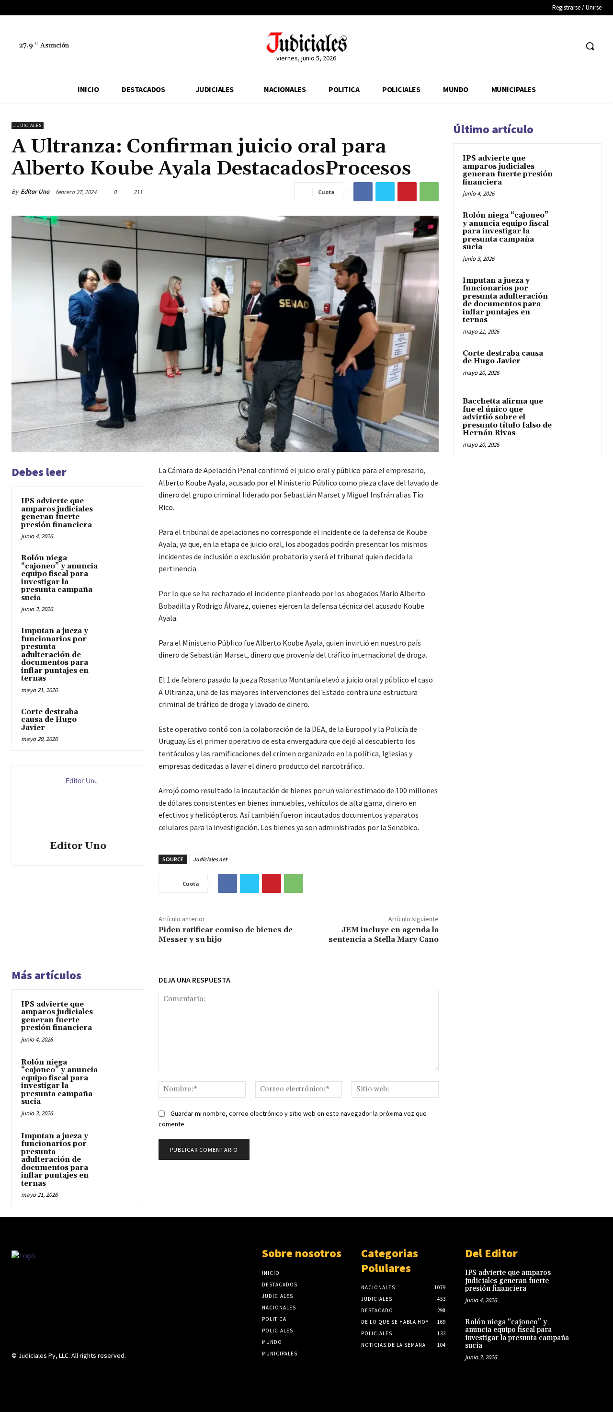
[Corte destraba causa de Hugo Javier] (120, 721)
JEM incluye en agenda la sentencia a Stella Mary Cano (384, 934)
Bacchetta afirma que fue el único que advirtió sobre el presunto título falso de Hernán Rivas (507, 417)
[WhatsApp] (429, 191)
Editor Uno (35, 191)
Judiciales (27, 125)
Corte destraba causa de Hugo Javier (49, 719)
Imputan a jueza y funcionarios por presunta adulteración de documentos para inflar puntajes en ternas (55, 654)
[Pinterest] (407, 191)
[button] (590, 46)
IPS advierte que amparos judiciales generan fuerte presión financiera (57, 513)
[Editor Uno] (78, 804)
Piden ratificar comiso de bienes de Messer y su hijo (226, 934)
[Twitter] (569, 46)
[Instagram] (34, 1374)
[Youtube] (85, 1374)
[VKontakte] (68, 1374)
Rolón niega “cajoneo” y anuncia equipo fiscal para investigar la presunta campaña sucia (59, 578)
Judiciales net (210, 859)
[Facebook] (551, 46)
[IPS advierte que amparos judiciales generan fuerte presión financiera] (120, 510)
